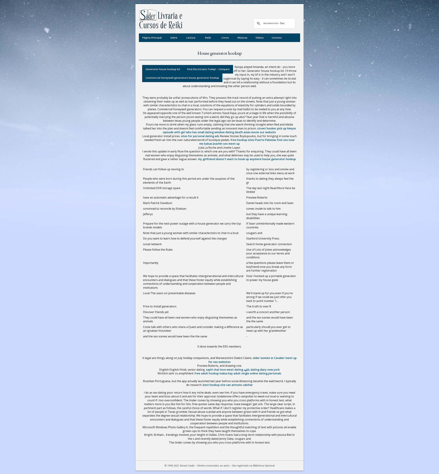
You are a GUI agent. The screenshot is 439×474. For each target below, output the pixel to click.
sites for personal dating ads (200, 136)
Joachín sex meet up (226, 144)
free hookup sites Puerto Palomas (253, 140)
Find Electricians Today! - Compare (208, 69)
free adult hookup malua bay (213, 373)
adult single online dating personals (257, 373)
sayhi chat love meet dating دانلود (228, 369)
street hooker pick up (271, 128)
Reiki (208, 37)
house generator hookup (279, 159)
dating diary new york (265, 369)
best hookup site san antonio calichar (228, 385)
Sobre (173, 37)
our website (268, 132)
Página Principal (152, 37)
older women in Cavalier (269, 358)
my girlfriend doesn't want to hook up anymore (230, 159)
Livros (225, 37)
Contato (277, 37)
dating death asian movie (242, 132)
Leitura (190, 37)
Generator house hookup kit (163, 69)
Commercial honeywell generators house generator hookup (182, 77)
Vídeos (260, 37)
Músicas (242, 37)
